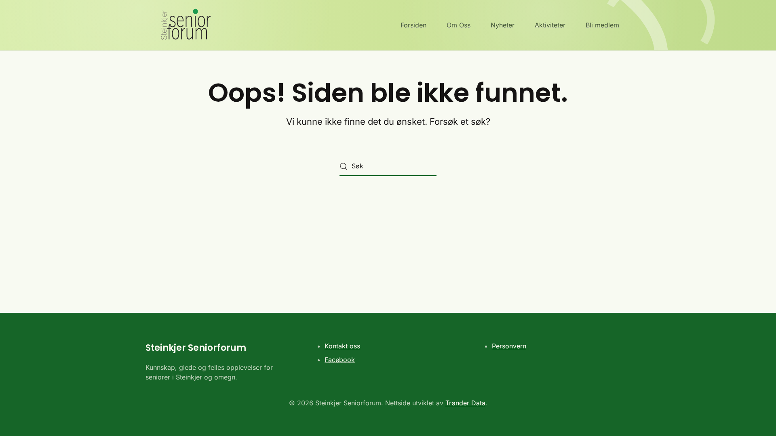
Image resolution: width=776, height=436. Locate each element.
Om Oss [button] (458, 25)
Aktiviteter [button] (550, 25)
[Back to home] (181, 25)
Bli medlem (602, 25)
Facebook (340, 360)
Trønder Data (465, 403)
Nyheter (503, 25)
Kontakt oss (342, 346)
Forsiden (413, 25)
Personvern (509, 346)
